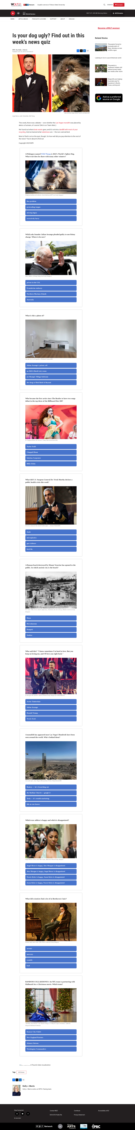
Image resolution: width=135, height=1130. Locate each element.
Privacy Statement (79, 1115)
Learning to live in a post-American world (108, 58)
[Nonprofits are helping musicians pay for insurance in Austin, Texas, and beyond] (101, 82)
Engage (72, 19)
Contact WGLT (54, 1110)
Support (53, 19)
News (13, 19)
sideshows (46, 132)
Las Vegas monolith (63, 123)
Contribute (77, 1110)
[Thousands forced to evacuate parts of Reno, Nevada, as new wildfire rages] (101, 47)
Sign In (110, 4)
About (62, 19)
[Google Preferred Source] (109, 98)
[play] (12, 13)
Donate (120, 5)
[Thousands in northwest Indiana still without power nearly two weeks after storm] (101, 68)
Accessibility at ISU (103, 1110)
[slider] (21, 13)
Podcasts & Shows (39, 19)
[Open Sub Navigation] (16, 19)
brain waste (38, 129)
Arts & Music (23, 19)
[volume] (18, 13)
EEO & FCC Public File (56, 1115)
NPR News (21, 1072)
